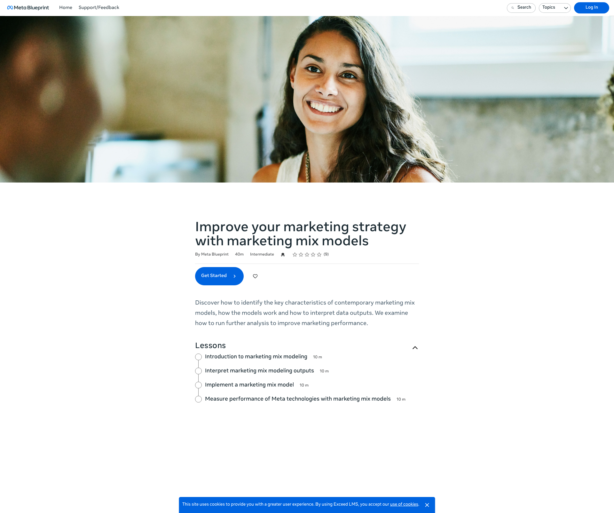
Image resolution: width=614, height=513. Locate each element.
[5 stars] (319, 254)
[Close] (427, 505)
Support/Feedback (99, 8)
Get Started (214, 276)
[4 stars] (313, 254)
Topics (548, 8)
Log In (592, 8)
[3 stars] (307, 254)
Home (65, 8)
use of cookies (404, 505)
